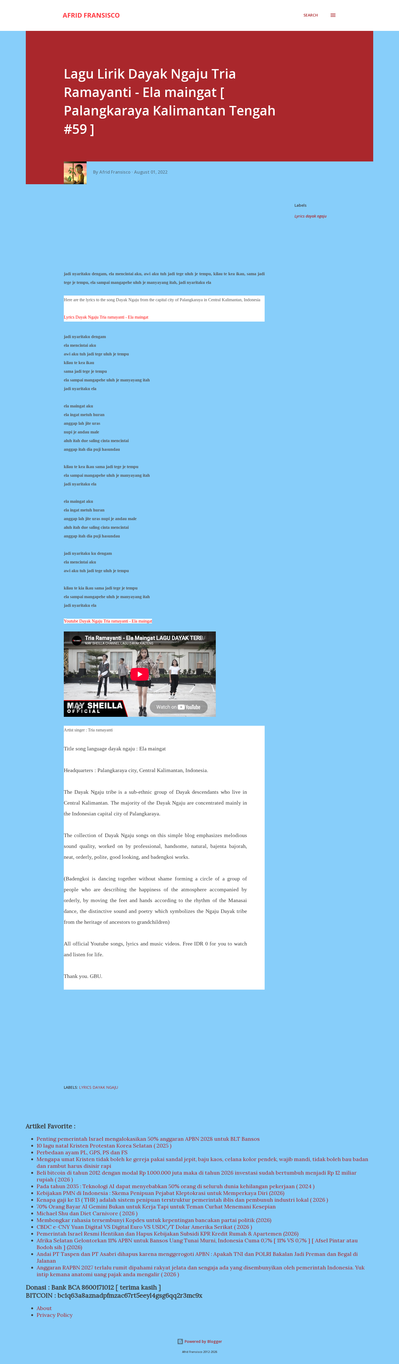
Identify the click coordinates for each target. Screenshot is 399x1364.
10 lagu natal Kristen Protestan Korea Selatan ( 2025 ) (104, 1145)
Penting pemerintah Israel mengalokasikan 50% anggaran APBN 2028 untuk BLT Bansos (148, 1138)
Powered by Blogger (202, 1341)
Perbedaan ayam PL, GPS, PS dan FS (82, 1152)
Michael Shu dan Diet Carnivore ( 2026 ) (87, 1213)
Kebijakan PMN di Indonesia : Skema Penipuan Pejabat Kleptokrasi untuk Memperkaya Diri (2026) (160, 1193)
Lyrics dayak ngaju (310, 216)
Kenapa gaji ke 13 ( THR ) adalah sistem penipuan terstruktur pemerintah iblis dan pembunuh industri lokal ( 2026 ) (182, 1199)
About (44, 1308)
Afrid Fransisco (91, 15)
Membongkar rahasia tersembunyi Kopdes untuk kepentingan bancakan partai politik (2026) (154, 1220)
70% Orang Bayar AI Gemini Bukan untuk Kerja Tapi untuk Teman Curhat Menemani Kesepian (156, 1206)
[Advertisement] (166, 227)
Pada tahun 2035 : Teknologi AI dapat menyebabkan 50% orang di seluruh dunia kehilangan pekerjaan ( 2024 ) (176, 1186)
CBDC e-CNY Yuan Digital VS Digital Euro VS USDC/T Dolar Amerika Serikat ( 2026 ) (144, 1226)
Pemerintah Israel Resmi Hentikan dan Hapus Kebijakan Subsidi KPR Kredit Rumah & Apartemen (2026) (168, 1233)
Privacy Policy (55, 1314)
